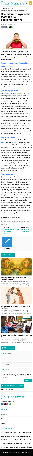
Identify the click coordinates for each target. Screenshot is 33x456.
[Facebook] (2, 404)
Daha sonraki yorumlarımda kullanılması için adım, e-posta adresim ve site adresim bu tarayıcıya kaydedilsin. (16, 376)
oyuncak (10, 222)
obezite (2, 222)
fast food (26, 221)
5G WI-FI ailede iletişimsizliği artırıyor (9, 231)
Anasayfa (5, 8)
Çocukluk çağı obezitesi (17, 221)
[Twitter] (5, 404)
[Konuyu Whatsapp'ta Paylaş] (12, 27)
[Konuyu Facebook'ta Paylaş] (7, 27)
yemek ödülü (4, 224)
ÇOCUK (11, 8)
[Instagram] (7, 404)
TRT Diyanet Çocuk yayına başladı (23, 230)
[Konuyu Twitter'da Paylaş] (10, 27)
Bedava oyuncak (7, 221)
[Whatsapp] (10, 404)
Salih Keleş (7, 248)
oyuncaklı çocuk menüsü (18, 222)
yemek (27, 222)
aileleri (3, 142)
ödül (6, 222)
